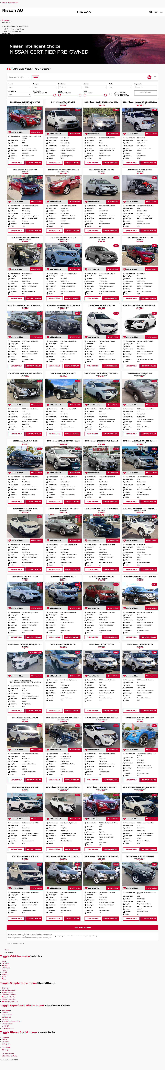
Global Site (6, 1048)
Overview (5, 20)
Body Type (12, 91)
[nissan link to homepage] (84, 12)
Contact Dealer (34, 163)
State (111, 84)
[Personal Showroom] (156, 12)
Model (10, 84)
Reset (35, 77)
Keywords (138, 84)
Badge (35, 84)
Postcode (61, 84)
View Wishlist (37, 132)
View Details (16, 163)
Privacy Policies (8, 1054)
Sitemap (5, 1050)
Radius (86, 84)
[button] (161, 12)
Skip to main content (10, 3)
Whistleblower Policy (10, 1056)
